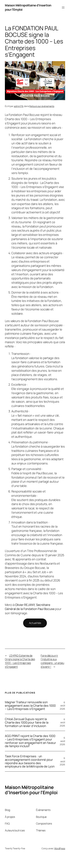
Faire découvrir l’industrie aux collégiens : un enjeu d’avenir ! (52, 661)
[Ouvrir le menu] (63, 8)
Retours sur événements (41, 106)
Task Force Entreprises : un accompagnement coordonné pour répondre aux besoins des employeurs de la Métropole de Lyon (30, 761)
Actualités (35, 623)
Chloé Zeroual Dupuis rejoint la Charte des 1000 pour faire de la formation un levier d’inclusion (26, 722)
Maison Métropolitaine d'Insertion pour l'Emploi (28, 7)
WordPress (59, 848)
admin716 (18, 106)
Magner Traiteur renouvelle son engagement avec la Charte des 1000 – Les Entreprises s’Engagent (30, 705)
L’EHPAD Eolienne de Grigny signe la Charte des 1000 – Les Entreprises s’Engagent (20, 661)
